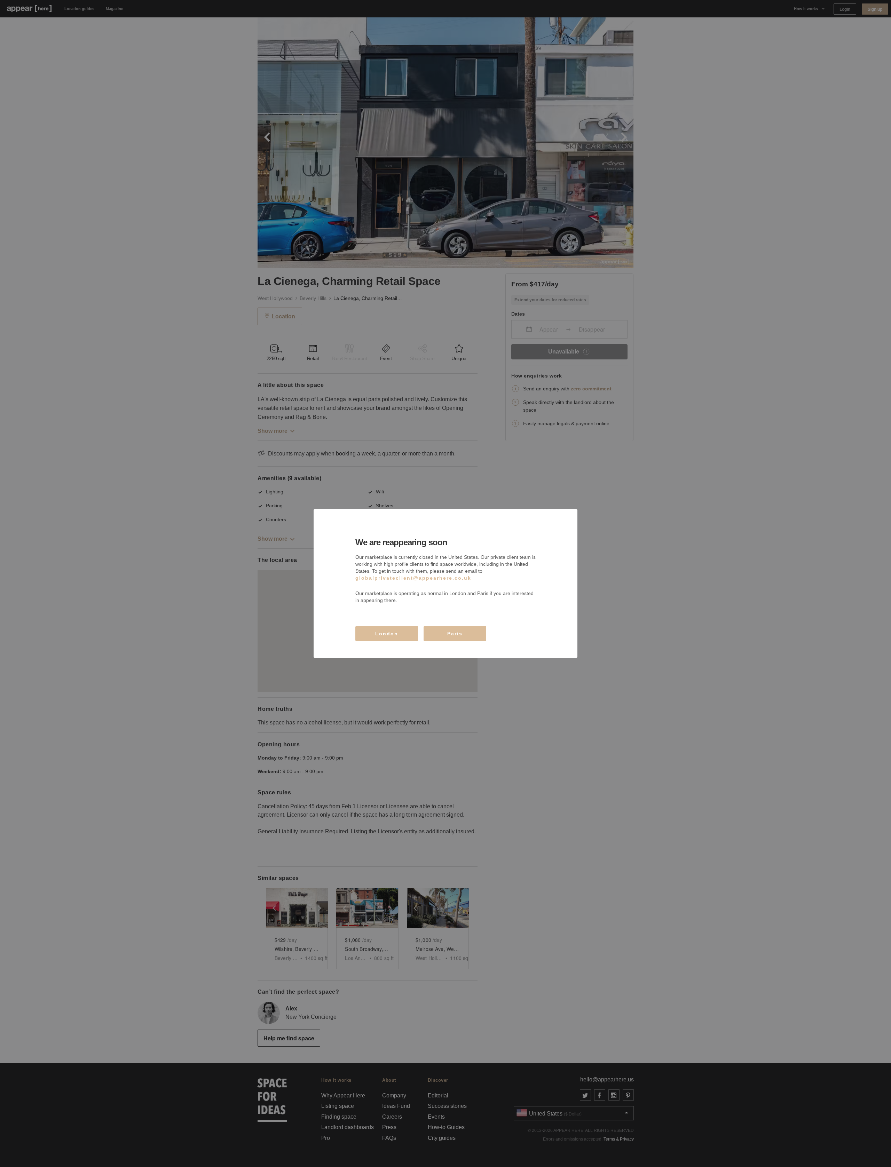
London (386, 633)
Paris (455, 633)
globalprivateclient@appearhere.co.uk (413, 578)
